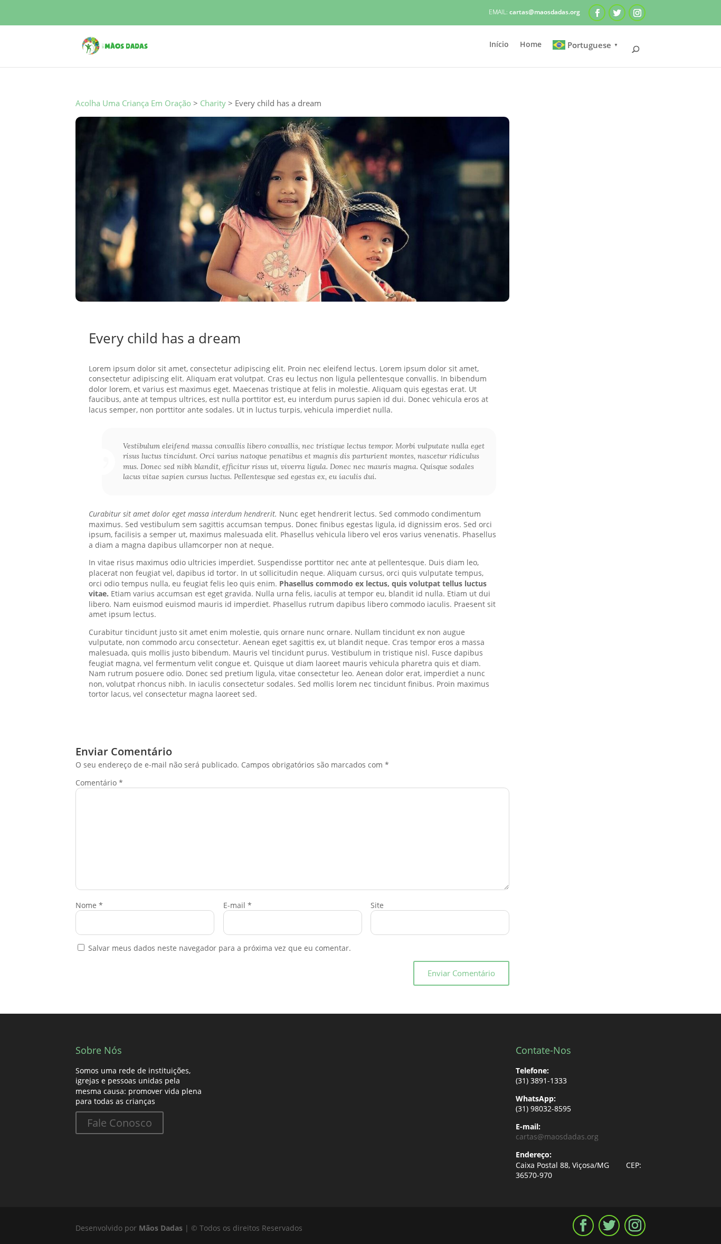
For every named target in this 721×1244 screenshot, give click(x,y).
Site (377, 905)
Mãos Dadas (161, 1228)
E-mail (237, 905)
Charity (274, 322)
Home (531, 45)
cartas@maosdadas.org (557, 1136)
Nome (89, 905)
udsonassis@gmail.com (153, 322)
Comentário (99, 783)
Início (499, 45)
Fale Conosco (119, 1123)
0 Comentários (327, 322)
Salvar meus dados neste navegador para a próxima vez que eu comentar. (219, 948)
